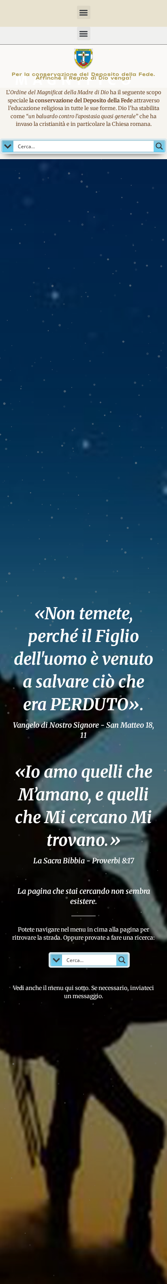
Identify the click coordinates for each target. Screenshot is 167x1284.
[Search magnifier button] (159, 146)
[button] (83, 12)
